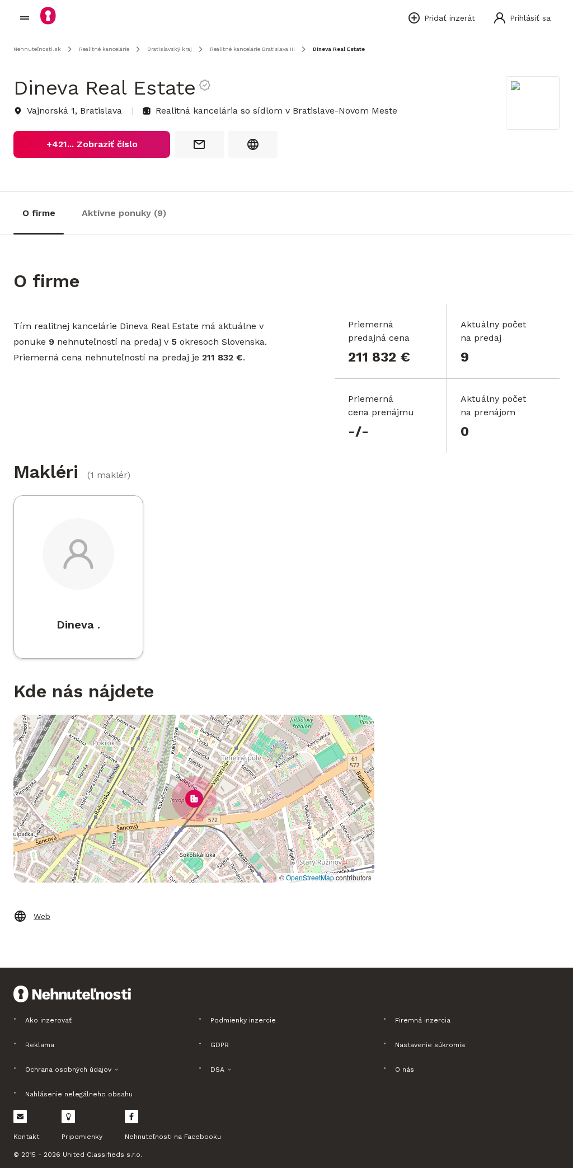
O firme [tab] (38, 213)
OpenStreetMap (310, 877)
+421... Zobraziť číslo (92, 144)
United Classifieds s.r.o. (102, 1154)
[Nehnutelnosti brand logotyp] (24, 18)
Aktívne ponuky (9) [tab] (124, 213)
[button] (194, 798)
